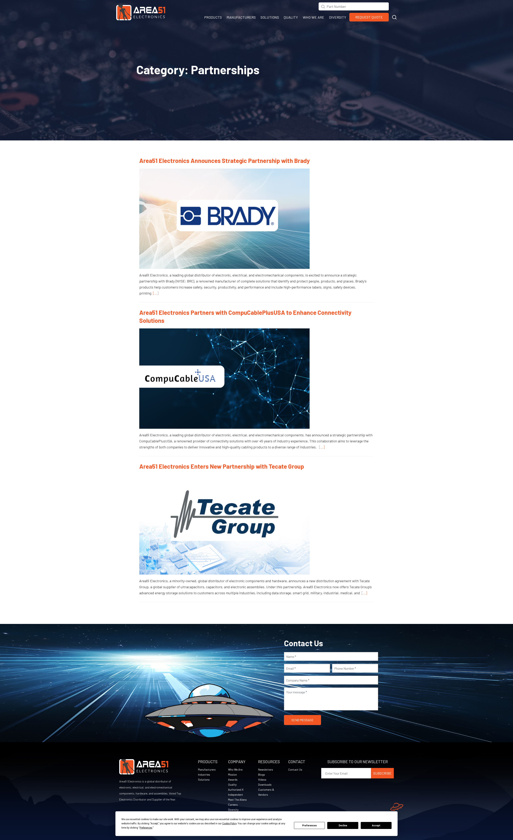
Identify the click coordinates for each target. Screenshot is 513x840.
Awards (232, 779)
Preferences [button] (146, 827)
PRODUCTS (213, 17)
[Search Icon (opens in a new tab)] (323, 6)
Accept (376, 825)
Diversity (233, 809)
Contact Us (295, 769)
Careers (233, 804)
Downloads (265, 784)
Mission (232, 774)
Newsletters (265, 769)
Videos (262, 779)
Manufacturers (207, 769)
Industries (204, 774)
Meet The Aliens (237, 799)
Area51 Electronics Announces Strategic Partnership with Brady (224, 160)
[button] (394, 17)
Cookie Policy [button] (229, 823)
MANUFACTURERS (241, 17)
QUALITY (291, 17)
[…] (155, 293)
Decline (343, 825)
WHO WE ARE (313, 17)
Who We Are (235, 769)
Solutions (204, 779)
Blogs (261, 774)
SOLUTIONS (270, 17)
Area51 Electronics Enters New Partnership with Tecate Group (221, 466)
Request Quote (369, 17)
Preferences (309, 825)
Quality (232, 784)
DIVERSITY (337, 17)
